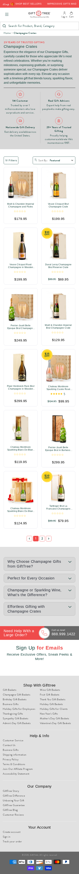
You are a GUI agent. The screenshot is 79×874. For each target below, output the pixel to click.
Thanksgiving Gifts (13, 713)
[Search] (4, 26)
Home (7, 33)
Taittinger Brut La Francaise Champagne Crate (58, 507)
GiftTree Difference (14, 795)
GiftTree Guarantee (14, 805)
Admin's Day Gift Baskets (16, 723)
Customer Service (13, 740)
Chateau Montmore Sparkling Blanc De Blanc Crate (20, 448)
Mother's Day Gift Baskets (54, 718)
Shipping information (14, 754)
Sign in (6, 836)
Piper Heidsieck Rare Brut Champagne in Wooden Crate (20, 387)
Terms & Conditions (14, 764)
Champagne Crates (25, 33)
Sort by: (43, 160)
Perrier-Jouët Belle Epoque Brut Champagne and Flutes (20, 327)
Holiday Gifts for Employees (19, 709)
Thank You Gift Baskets (52, 699)
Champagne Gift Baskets (16, 694)
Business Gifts (10, 704)
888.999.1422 (63, 634)
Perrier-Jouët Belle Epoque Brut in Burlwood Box (58, 449)
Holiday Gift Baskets (51, 704)
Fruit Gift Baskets (49, 694)
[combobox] (39, 26)
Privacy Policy (11, 759)
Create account (11, 832)
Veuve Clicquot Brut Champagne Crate (58, 205)
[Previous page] (29, 538)
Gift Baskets (9, 690)
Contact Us (9, 745)
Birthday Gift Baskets (14, 699)
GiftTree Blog (10, 810)
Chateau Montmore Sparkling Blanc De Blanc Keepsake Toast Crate (20, 510)
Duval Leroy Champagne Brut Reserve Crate (58, 266)
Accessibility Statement (16, 774)
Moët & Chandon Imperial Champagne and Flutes (20, 205)
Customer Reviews (13, 815)
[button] (7, 14)
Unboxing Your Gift (13, 800)
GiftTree (34, 855)
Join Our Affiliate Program (18, 769)
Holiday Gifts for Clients (54, 709)
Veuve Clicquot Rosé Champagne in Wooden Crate (20, 266)
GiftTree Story (11, 791)
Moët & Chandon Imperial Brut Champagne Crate (58, 326)
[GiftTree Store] (39, 14)
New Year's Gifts (49, 713)
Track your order (12, 841)
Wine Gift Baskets (50, 690)
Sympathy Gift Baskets (15, 718)
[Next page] (48, 538)
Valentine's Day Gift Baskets (55, 723)
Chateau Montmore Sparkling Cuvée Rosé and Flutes (58, 388)
